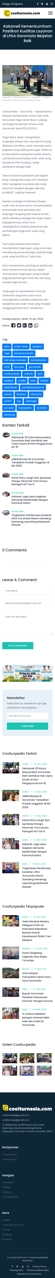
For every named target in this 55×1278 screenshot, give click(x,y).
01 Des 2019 (42, 948)
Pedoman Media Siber (38, 1270)
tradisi (22, 380)
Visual (6, 1229)
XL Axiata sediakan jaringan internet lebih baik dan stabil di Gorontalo (35, 1019)
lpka (6, 346)
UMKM (6, 1220)
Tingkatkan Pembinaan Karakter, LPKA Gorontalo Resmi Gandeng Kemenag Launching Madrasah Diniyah (36, 877)
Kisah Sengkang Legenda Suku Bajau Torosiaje (34, 956)
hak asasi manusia (15, 360)
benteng (9, 414)
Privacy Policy (39, 1266)
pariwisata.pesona (33, 387)
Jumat (25, 764)
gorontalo (35, 367)
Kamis (25, 840)
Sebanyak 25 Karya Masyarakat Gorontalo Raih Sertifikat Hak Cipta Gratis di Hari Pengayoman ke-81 (37, 776)
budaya (8, 380)
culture (28, 374)
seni (40, 374)
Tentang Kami (16, 1270)
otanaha (42, 408)
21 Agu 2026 (17, 433)
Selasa (25, 969)
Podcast (7, 1234)
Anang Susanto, (11, 319)
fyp (19, 401)
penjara (37, 346)
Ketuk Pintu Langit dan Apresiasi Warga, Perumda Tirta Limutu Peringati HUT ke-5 (36, 825)
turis (33, 380)
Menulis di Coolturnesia (29, 1273)
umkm (8, 401)
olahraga (31, 401)
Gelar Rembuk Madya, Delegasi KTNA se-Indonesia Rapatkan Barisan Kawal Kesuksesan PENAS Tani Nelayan (36, 931)
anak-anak (21, 346)
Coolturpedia (10, 1196)
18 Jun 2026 (39, 917)
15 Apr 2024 (36, 319)
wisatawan (10, 387)
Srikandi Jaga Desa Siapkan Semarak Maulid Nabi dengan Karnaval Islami (34, 849)
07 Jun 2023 (39, 989)
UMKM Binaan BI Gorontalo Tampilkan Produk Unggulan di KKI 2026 (36, 801)
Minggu (26, 948)
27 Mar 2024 (39, 1009)
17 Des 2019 (40, 969)
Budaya (7, 1192)
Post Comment (17, 645)
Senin (25, 319)
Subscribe (27, 726)
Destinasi (8, 1182)
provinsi (9, 408)
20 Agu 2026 (17, 493)
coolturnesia (11, 374)
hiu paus (19, 367)
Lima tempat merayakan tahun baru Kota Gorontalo (36, 976)
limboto (21, 394)
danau (8, 394)
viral (6, 367)
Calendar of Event (13, 1225)
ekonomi (36, 394)
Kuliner (7, 1187)
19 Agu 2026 (17, 511)
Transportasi (10, 1154)
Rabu (25, 864)
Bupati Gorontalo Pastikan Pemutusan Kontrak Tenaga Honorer (37, 997)
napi (6, 353)
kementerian (38, 360)
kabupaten (25, 408)
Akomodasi (9, 1159)
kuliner (44, 380)
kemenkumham (23, 353)
